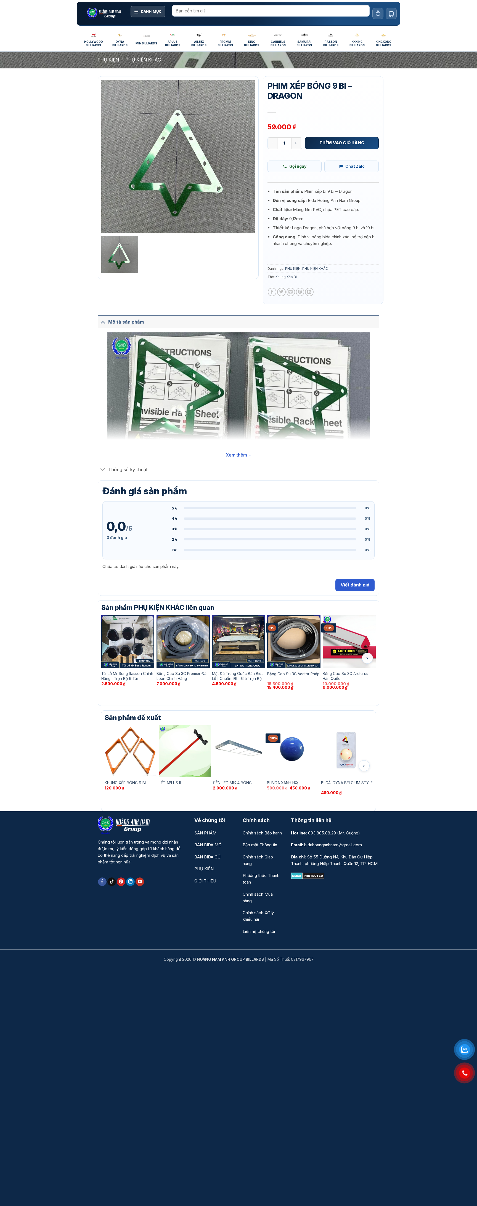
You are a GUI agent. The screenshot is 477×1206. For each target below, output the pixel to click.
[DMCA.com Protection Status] (307, 875)
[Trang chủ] (104, 13)
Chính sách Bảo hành (262, 833)
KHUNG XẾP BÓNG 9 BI (125, 783)
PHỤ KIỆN (108, 60)
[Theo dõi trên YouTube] (140, 881)
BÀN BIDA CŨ (207, 857)
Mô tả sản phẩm (126, 322)
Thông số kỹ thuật (128, 469)
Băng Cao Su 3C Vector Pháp (293, 674)
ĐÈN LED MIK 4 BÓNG (232, 783)
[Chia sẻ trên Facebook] (272, 292)
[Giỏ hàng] (391, 13)
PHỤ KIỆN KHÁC (143, 60)
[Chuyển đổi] (103, 321)
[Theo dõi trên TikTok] (111, 881)
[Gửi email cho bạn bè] (291, 292)
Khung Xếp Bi (286, 277)
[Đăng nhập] (377, 13)
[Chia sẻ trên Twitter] (281, 292)
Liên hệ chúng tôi (259, 931)
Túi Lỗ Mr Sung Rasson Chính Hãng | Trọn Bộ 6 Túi (127, 676)
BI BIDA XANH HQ (282, 783)
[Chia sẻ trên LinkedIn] (309, 292)
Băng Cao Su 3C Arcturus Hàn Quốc (345, 676)
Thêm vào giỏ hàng (341, 142)
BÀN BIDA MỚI (208, 844)
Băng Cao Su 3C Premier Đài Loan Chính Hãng (182, 676)
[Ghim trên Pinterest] (300, 292)
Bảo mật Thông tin (260, 844)
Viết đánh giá (355, 585)
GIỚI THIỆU (205, 881)
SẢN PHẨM (205, 833)
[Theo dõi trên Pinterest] (121, 881)
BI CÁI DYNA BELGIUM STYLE (347, 783)
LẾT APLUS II (170, 783)
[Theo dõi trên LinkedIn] (130, 881)
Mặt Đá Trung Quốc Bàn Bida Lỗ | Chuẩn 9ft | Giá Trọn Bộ (238, 676)
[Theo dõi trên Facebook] (102, 881)
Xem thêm (236, 455)
